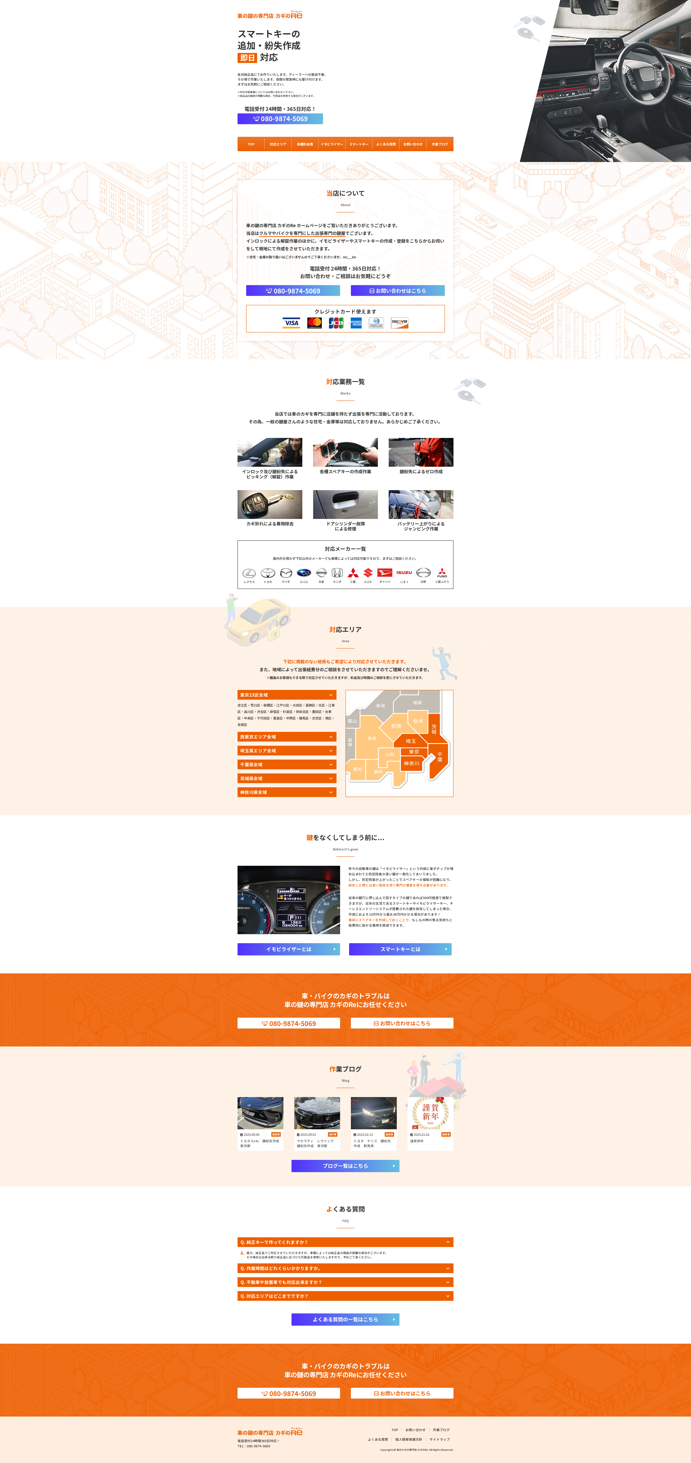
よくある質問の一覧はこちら (345, 1319)
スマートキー (359, 144)
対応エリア (278, 144)
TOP (251, 144)
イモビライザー (332, 144)
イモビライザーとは (288, 949)
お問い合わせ (413, 144)
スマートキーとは (400, 949)
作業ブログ (440, 144)
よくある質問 (386, 144)
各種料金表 (305, 144)
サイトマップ (440, 1439)
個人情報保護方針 (408, 1439)
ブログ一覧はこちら (345, 1165)
